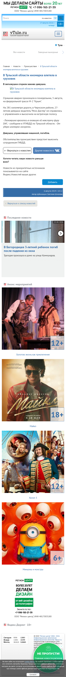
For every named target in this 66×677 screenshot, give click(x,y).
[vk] (57, 150)
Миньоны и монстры (42, 562)
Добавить (52, 182)
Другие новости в (44, 150)
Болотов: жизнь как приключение (40, 347)
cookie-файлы (30, 661)
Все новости (19, 52)
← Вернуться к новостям (17, 150)
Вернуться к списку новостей (21, 203)
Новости (16, 66)
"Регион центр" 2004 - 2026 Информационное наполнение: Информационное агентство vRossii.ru (48, 638)
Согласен (33, 674)
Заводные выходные (48, 52)
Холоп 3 (46, 490)
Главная (6, 66)
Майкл (47, 419)
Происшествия (30, 66)
